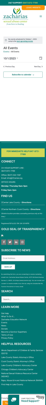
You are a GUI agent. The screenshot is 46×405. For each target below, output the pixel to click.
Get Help (5, 313)
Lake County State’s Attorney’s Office (17, 357)
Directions (26, 202)
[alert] (22, 40)
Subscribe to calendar (21, 74)
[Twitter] (10, 242)
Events (6, 51)
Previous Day (10, 66)
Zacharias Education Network (14, 319)
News (3, 325)
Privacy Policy (7, 338)
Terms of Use (7, 335)
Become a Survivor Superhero (14, 332)
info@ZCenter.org (14, 178)
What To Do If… (8, 316)
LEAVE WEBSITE (33, 7)
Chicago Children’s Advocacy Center (17, 369)
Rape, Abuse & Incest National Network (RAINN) (22, 380)
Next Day (37, 66)
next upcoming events (25, 41)
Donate (4, 329)
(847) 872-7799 (30, 3)
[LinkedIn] (16, 242)
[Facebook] (3, 242)
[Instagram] (22, 242)
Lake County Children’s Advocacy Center (19, 365)
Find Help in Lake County (12, 384)
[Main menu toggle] (40, 16)
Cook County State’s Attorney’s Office (17, 361)
